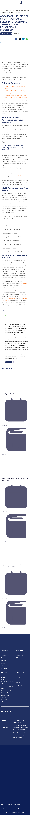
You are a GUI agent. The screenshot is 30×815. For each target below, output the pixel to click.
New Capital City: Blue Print (10, 394)
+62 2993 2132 (11, 298)
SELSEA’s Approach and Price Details (16, 95)
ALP (8, 103)
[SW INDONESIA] (5, 2)
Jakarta (4, 720)
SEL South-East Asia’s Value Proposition (17, 97)
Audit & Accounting (6, 33)
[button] (20, 2)
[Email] (13, 362)
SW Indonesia (24, 283)
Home (1, 10)
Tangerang (5, 727)
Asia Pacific (18, 176)
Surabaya (4, 735)
